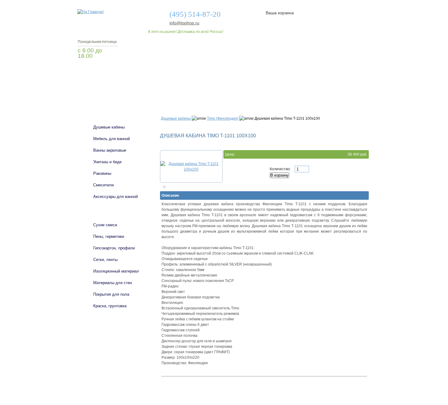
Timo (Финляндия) (222, 118)
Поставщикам (303, 92)
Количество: (281, 169)
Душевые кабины (176, 118)
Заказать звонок (110, 71)
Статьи (264, 92)
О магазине (172, 92)
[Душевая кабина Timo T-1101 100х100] (191, 166)
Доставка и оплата (220, 92)
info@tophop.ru (184, 22)
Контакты (345, 92)
